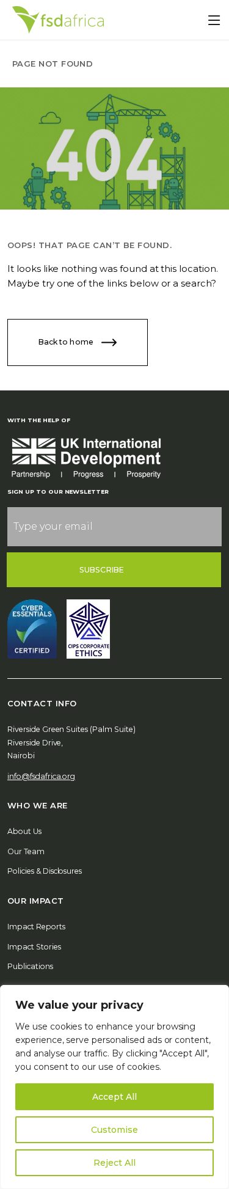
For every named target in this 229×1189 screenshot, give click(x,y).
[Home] (58, 20)
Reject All (114, 1162)
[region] (114, 1087)
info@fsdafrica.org (41, 776)
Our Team (26, 851)
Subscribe (101, 569)
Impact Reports (36, 926)
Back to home (66, 341)
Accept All (114, 1096)
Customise (114, 1129)
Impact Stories (34, 946)
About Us (24, 831)
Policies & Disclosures (44, 871)
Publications (30, 966)
